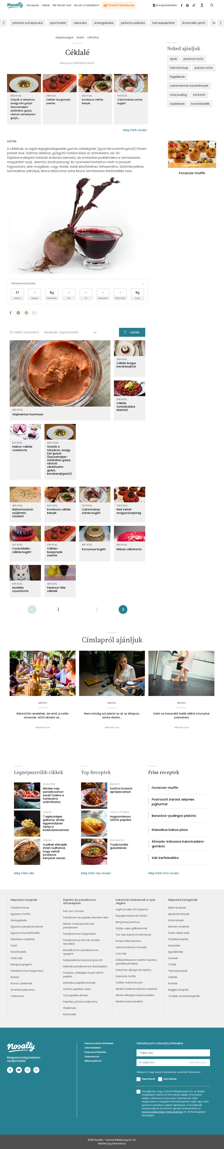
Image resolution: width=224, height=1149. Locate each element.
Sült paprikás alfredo (75, 995)
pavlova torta (193, 59)
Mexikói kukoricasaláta (129, 1001)
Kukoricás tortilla (126, 976)
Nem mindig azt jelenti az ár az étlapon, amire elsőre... (112, 715)
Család (47, 812)
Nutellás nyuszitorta (20, 589)
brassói (115, 784)
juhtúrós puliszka (133, 23)
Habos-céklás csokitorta (22, 448)
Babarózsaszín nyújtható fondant (22, 513)
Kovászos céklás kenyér (92, 101)
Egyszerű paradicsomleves (27, 926)
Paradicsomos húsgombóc (27, 971)
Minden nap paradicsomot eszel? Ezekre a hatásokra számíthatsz (53, 795)
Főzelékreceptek (178, 939)
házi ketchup (179, 68)
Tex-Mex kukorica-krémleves (133, 934)
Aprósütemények (178, 914)
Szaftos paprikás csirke (77, 989)
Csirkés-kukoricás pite (129, 982)
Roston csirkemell (21, 983)
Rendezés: (51, 332)
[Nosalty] (15, 5)
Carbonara (17, 996)
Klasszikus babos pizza (170, 830)
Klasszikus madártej (22, 939)
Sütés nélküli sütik (179, 933)
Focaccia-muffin (165, 787)
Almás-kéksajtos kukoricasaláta (135, 995)
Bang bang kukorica (128, 922)
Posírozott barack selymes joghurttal (173, 801)
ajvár (173, 59)
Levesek (173, 958)
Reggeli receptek (178, 989)
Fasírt (14, 945)
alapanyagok (64, 37)
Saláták (172, 977)
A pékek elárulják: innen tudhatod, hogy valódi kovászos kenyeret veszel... (55, 851)
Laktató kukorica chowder (131, 947)
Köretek (172, 983)
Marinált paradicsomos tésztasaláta (85, 966)
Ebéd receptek (177, 907)
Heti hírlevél (169, 1078)
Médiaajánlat (93, 1061)
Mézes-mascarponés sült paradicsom (78, 925)
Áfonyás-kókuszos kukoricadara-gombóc (178, 843)
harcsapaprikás (163, 23)
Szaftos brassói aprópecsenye (121, 790)
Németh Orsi (42, 727)
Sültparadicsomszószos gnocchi (82, 960)
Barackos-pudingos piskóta (174, 815)
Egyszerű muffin (20, 914)
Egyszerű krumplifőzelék (25, 933)
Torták (172, 964)
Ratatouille (69, 1014)
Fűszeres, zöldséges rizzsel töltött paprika (83, 974)
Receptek (33, 5)
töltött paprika (119, 812)
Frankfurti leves (20, 907)
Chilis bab (16, 958)
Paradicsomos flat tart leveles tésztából (81, 942)
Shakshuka (69, 1008)
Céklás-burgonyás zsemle (58, 101)
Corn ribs (121, 953)
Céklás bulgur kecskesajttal (126, 364)
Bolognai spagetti (21, 964)
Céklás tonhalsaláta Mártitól (126, 406)
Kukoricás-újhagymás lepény (133, 970)
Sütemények (176, 920)
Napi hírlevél (148, 1078)
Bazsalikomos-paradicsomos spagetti (80, 952)
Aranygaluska (19, 920)
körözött (199, 95)
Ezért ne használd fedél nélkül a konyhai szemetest (181, 715)
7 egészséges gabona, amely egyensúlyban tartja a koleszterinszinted (56, 823)
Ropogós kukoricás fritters (131, 915)
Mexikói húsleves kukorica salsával (136, 989)
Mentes (42, 703)
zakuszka (80, 23)
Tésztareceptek (177, 971)
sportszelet (58, 23)
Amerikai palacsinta (23, 989)
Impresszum (92, 1056)
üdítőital (93, 37)
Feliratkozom (198, 1062)
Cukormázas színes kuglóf (129, 101)
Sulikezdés (49, 784)
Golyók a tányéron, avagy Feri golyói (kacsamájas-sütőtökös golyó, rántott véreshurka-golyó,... (23, 109)
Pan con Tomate (73, 911)
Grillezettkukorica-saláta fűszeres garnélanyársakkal (136, 961)
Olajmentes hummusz (27, 414)
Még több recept (135, 130)
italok (80, 37)
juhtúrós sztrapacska (27, 23)
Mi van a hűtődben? (86, 5)
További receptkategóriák (184, 996)
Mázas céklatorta (129, 549)
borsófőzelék (200, 104)
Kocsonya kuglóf (94, 549)
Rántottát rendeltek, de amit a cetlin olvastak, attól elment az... (43, 715)
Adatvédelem (93, 1047)
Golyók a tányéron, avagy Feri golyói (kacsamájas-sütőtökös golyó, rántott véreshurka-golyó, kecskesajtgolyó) (59, 460)
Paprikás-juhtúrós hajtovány (80, 1001)
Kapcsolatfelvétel (95, 1052)
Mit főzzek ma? (62, 5)
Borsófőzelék (18, 952)
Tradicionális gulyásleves (119, 846)
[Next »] (123, 611)
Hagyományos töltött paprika (120, 818)
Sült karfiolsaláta (165, 858)
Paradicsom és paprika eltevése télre (85, 917)
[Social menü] (188, 5)
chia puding (178, 95)
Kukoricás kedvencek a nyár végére (135, 901)
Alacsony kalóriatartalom (76, 63)
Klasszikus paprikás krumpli (79, 982)
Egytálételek (175, 952)
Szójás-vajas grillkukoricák (131, 928)
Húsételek (174, 945)
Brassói (15, 977)
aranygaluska (104, 23)
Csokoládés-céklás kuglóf (21, 550)
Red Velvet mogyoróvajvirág (129, 511)
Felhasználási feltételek (99, 1043)
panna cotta (204, 68)
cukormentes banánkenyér (189, 86)
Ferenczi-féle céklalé (56, 589)
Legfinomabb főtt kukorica (132, 909)
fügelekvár (177, 77)
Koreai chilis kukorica (128, 941)
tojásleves (177, 104)
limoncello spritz (193, 23)
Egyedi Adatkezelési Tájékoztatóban (162, 1112)
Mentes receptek (178, 926)
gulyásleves (117, 840)
